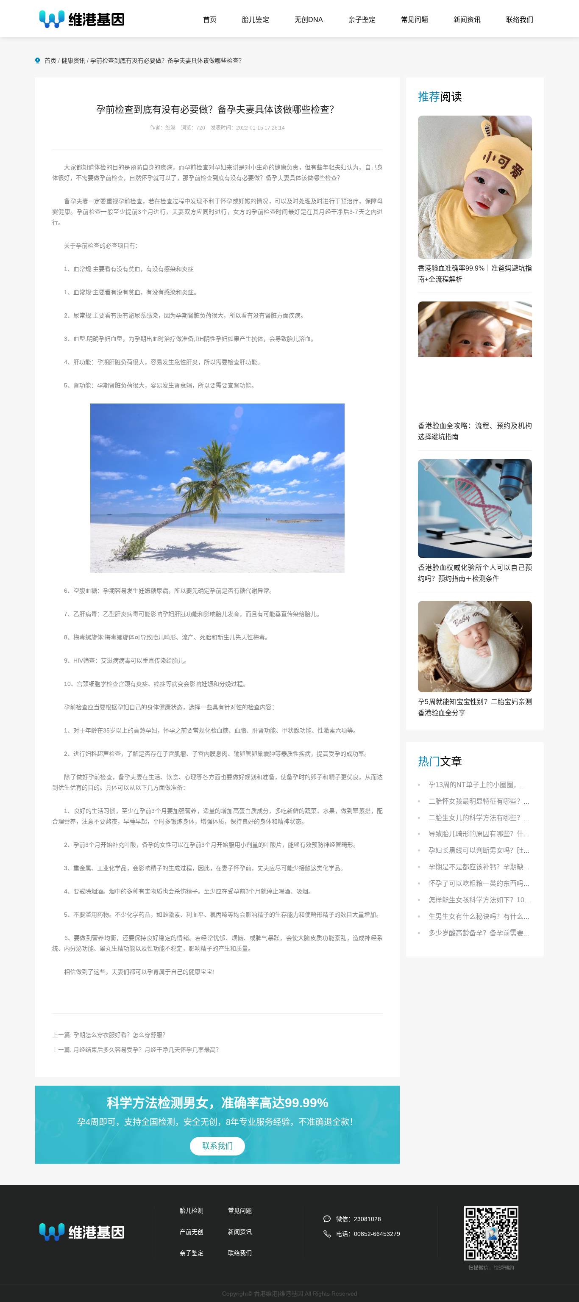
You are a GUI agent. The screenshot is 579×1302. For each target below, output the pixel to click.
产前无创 (191, 1231)
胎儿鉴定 (255, 19)
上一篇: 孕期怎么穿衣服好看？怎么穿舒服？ (110, 1034)
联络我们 (519, 19)
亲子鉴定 (362, 19)
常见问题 (414, 19)
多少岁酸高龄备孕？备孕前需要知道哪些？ (493, 933)
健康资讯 (73, 60)
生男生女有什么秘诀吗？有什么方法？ (486, 916)
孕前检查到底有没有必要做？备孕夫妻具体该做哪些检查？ (167, 60)
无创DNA (309, 19)
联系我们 (217, 1146)
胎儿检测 (191, 1210)
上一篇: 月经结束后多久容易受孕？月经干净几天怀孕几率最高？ (137, 1049)
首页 (210, 19)
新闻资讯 (467, 19)
